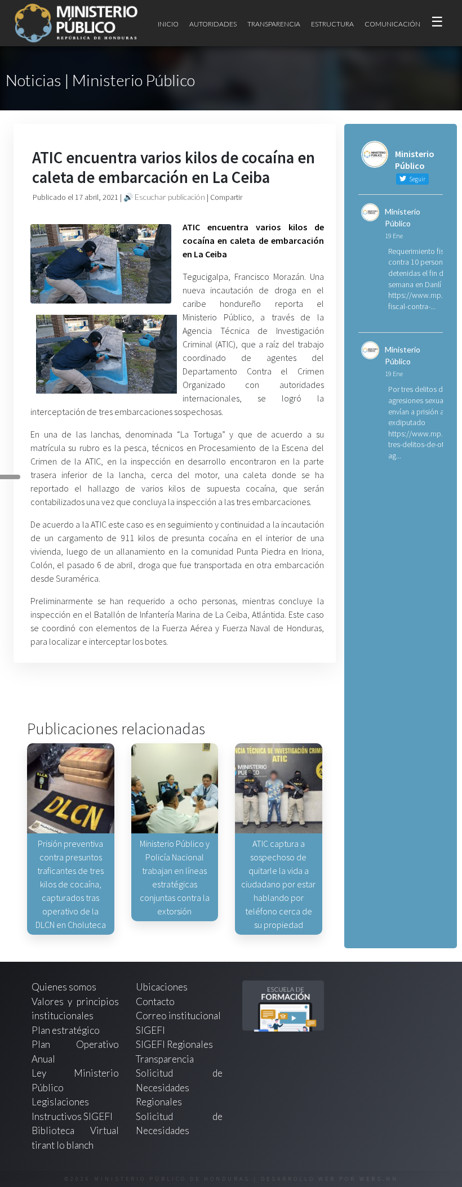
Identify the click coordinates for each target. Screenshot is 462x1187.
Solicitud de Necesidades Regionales (179, 1087)
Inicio (168, 24)
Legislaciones (60, 1102)
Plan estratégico (66, 1030)
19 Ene (394, 235)
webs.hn (378, 1178)
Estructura (332, 24)
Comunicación (392, 24)
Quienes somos (64, 987)
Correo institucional (178, 1015)
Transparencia (273, 24)
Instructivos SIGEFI (72, 1116)
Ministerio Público (402, 217)
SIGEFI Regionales (174, 1044)
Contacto (155, 1001)
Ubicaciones (162, 987)
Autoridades (213, 24)
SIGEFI (150, 1030)
